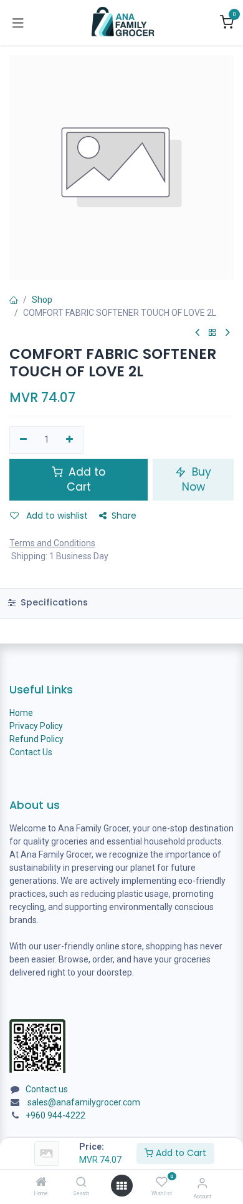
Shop (42, 300)
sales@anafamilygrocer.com (83, 1102)
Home (21, 713)
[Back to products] (212, 333)
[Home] (41, 1183)
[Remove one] (23, 440)
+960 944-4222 (55, 1115)
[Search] (81, 1183)
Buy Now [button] (197, 479)
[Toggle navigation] (18, 22)
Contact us (47, 1089)
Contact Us (30, 752)
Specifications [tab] (53, 602)
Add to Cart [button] (85, 479)
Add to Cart (179, 1153)
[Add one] (70, 440)
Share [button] (124, 515)
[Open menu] (121, 1185)
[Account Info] (202, 1183)
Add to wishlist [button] (56, 515)
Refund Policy (36, 739)
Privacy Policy (36, 726)
